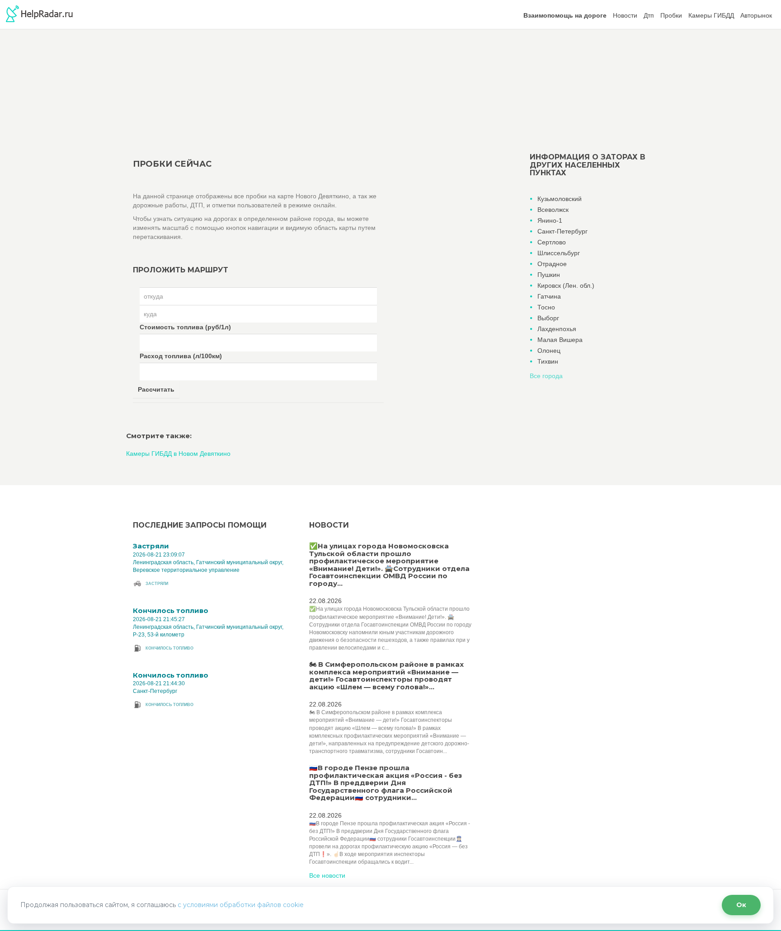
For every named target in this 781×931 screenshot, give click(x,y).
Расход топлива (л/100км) (181, 356)
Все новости (327, 875)
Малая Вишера (560, 339)
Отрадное (552, 263)
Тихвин (547, 361)
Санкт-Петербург (562, 231)
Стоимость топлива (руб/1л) (185, 327)
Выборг (548, 318)
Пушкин (548, 274)
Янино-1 (549, 220)
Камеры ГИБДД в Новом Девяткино (178, 453)
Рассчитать (156, 389)
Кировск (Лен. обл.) (565, 285)
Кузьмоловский (559, 198)
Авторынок (756, 15)
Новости (625, 15)
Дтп (649, 15)
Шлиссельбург (558, 253)
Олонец (548, 350)
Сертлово (551, 242)
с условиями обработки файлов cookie (241, 905)
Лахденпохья (556, 328)
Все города (546, 375)
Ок (741, 905)
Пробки (671, 15)
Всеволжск (553, 209)
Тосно (546, 307)
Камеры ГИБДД (711, 15)
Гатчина (549, 296)
